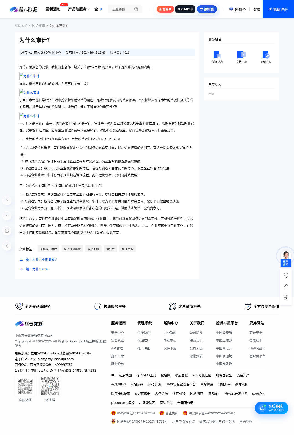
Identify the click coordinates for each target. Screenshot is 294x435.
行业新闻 (170, 332)
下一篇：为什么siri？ (35, 269)
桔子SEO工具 (146, 375)
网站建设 (206, 384)
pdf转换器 (142, 393)
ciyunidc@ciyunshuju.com (52, 359)
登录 (257, 9)
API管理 (117, 348)
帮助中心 (170, 340)
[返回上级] (6, 246)
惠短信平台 (257, 356)
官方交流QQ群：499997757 (51, 365)
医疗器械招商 (120, 393)
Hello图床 (256, 348)
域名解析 (214, 393)
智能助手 (255, 340)
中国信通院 (224, 356)
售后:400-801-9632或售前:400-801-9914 (61, 353)
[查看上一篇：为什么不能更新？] (6, 200)
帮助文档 (21, 25)
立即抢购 (207, 9)
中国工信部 (224, 340)
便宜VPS (179, 393)
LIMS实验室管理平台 (180, 384)
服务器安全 (224, 375)
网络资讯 (38, 25)
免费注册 (280, 9)
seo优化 (258, 393)
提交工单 (117, 356)
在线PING (118, 384)
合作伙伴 (143, 332)
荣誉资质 (196, 356)
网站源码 (136, 384)
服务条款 (117, 364)
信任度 (110, 249)
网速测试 (166, 403)
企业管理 (127, 249)
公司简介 (196, 332)
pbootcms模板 (123, 403)
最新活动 (54, 7)
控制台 (240, 10)
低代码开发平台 (236, 393)
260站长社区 (201, 375)
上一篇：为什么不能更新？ (39, 259)
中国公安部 (224, 332)
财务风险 (93, 249)
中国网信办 (224, 348)
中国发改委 (224, 364)
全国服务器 (185, 403)
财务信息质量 (72, 249)
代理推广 (143, 340)
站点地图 (125, 375)
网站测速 (196, 393)
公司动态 (196, 348)
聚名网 (165, 375)
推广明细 (143, 348)
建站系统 (241, 384)
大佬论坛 (161, 393)
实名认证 (117, 340)
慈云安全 (255, 332)
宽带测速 (154, 384)
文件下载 (170, 348)
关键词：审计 (48, 249)
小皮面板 (181, 375)
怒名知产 (243, 375)
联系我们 (196, 340)
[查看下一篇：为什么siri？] (6, 215)
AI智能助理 (147, 403)
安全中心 (117, 332)
